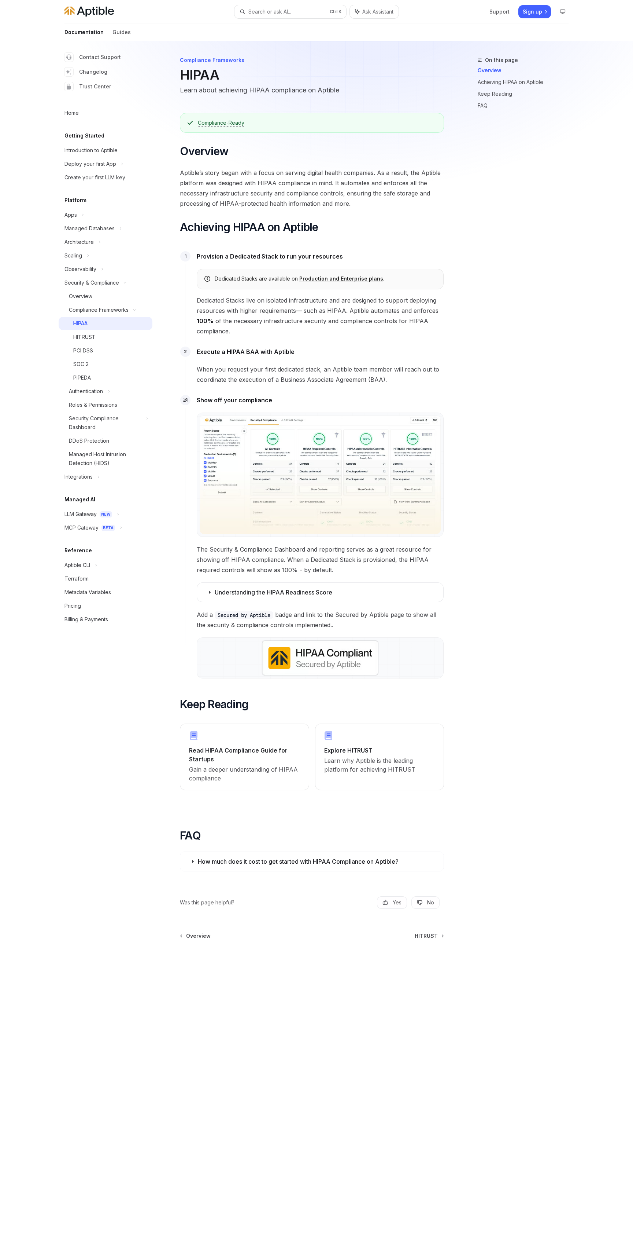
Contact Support (100, 57)
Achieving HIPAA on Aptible (510, 82)
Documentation (84, 32)
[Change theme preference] (563, 12)
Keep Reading (495, 94)
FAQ (483, 105)
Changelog (93, 72)
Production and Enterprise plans (341, 278)
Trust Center (95, 86)
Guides (121, 32)
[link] (244, 757)
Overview (489, 70)
